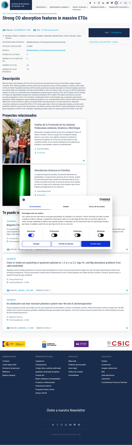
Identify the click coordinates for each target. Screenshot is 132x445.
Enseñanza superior (97, 7)
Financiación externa (43, 386)
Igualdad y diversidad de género (47, 372)
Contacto (5, 361)
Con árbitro (116, 33)
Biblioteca (6, 372)
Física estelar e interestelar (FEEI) (100, 42)
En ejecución (41, 153)
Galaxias (115, 42)
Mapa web (72, 361)
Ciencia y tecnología (79, 7)
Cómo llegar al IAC (9, 365)
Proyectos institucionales (45, 382)
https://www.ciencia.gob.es (13, 344)
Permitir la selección (66, 244)
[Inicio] (5, 5)
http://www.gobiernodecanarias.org (49, 344)
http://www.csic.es (118, 344)
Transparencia (40, 365)
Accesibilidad (73, 375)
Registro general (8, 375)
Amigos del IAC (41, 393)
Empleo (104, 361)
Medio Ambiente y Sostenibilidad (47, 379)
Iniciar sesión (125, 3)
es (121, 3)
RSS (103, 372)
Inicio (4, 13)
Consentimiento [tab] (35, 206)
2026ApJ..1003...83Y (25, 249)
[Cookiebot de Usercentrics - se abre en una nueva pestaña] (101, 199)
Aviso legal (72, 368)
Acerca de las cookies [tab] (97, 206)
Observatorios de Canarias (59, 7)
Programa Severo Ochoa (44, 389)
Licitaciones (106, 365)
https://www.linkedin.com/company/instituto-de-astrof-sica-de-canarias (103, 3)
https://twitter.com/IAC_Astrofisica (90, 3)
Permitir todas (96, 244)
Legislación (39, 361)
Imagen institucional (109, 368)
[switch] (54, 235)
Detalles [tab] (66, 206)
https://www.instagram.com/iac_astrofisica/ (99, 3)
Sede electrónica (108, 375)
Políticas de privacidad (77, 365)
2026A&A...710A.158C (25, 290)
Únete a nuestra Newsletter (66, 410)
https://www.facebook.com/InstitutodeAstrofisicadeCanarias (94, 3)
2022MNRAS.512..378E (22, 30)
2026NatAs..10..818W (26, 328)
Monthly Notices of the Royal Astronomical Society (46, 50)
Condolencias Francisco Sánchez (114, 382)
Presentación (40, 7)
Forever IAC (39, 375)
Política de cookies (75, 372)
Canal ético (106, 379)
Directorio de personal (10, 368)
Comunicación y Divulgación (118, 7)
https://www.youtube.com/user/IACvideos (107, 3)
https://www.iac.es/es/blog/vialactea (116, 3)
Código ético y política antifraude (48, 368)
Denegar (36, 244)
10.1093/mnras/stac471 (50, 30)
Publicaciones (24, 13)
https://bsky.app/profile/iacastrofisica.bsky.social (112, 3)
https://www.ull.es (81, 344)
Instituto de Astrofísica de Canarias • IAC (20, 5)
